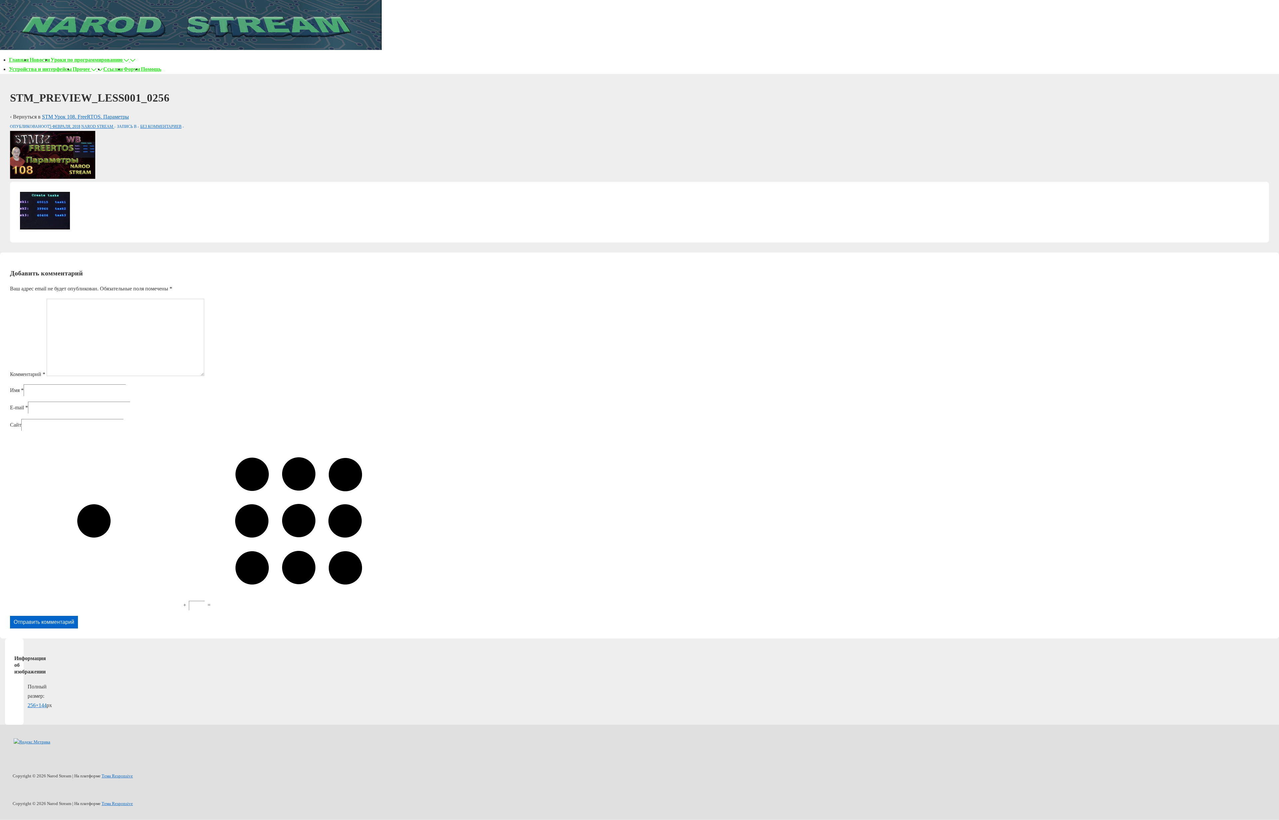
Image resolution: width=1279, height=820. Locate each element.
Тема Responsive (117, 775)
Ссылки (113, 69)
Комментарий (27, 374)
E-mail (17, 407)
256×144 (37, 705)
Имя (15, 390)
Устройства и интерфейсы (40, 69)
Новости (40, 60)
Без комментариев (161, 126)
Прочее (81, 69)
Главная (19, 60)
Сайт (15, 425)
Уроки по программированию (87, 60)
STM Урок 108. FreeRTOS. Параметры (85, 117)
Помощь (151, 69)
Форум (132, 69)
